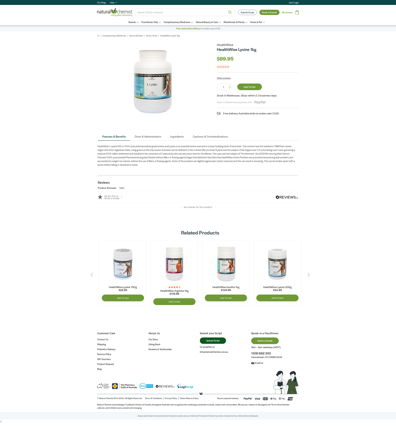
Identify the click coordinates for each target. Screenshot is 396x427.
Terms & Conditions (153, 398)
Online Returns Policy (189, 398)
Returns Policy (104, 354)
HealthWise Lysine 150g (123, 287)
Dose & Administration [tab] (148, 136)
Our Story (153, 339)
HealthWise (225, 44)
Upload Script (213, 340)
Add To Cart (250, 86)
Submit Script (247, 12)
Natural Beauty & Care (207, 22)
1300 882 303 (261, 353)
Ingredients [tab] (177, 136)
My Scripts (287, 12)
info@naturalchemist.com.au (214, 351)
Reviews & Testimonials (160, 349)
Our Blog (101, 2)
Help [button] (112, 2)
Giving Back (154, 344)
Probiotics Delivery (106, 349)
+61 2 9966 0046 (273, 357)
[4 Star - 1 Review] (174, 287)
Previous (92, 274)
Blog (99, 368)
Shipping (101, 344)
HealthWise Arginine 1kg (174, 291)
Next (308, 274)
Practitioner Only (149, 22)
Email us (259, 362)
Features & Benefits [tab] (114, 136)
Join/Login (294, 2)
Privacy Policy (171, 398)
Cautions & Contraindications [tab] (210, 136)
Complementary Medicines (177, 22)
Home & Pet (256, 22)
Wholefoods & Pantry (234, 22)
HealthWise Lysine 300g (277, 287)
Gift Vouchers (104, 359)
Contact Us (102, 339)
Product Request (105, 364)
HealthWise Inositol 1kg (225, 287)
